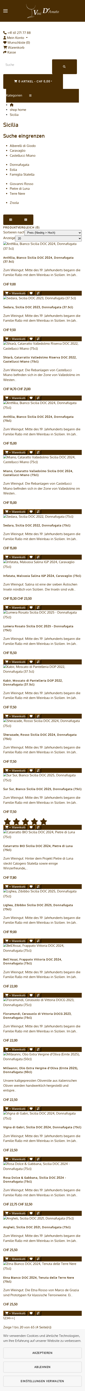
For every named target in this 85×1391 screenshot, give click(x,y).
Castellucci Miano (23, 155)
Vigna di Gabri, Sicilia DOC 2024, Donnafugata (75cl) (42, 1127)
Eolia (13, 170)
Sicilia (14, 115)
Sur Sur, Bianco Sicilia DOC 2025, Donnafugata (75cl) (42, 789)
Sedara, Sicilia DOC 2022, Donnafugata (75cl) (37, 525)
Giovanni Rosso (21, 184)
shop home (18, 110)
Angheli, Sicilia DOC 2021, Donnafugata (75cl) (37, 1227)
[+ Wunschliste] (31, 293)
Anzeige (9, 238)
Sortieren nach (14, 232)
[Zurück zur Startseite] (42, 11)
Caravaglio (18, 150)
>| (13, 1318)
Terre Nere (17, 193)
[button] (5, 11)
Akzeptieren (42, 1352)
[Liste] (11, 220)
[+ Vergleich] (38, 293)
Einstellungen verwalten (42, 1381)
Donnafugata (19, 165)
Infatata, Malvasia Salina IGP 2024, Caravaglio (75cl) (42, 575)
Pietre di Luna (20, 188)
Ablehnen (42, 1367)
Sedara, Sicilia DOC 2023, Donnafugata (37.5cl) (38, 307)
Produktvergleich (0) (21, 227)
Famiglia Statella (22, 174)
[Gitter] (26, 220)
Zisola (14, 203)
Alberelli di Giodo (23, 146)
